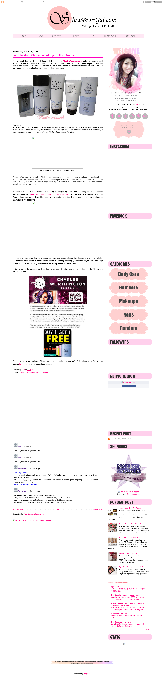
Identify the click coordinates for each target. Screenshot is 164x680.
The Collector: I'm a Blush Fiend (132, 524)
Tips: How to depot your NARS (131, 567)
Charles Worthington (72, 61)
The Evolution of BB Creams (130, 537)
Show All (146, 629)
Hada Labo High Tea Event (130, 508)
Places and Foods (119, 614)
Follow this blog (129, 386)
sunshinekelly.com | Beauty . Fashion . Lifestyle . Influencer (128, 604)
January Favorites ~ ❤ (128, 553)
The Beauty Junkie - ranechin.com (126, 595)
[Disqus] (58, 408)
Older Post (97, 510)
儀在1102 (115, 587)
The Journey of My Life (121, 622)
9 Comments (47, 372)
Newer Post (18, 510)
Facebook (23, 364)
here (138, 104)
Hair (38, 372)
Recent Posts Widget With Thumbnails (121, 439)
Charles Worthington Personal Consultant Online (49, 194)
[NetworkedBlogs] (128, 382)
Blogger (87, 674)
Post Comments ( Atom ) (34, 514)
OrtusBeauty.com (134, 494)
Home (58, 510)
